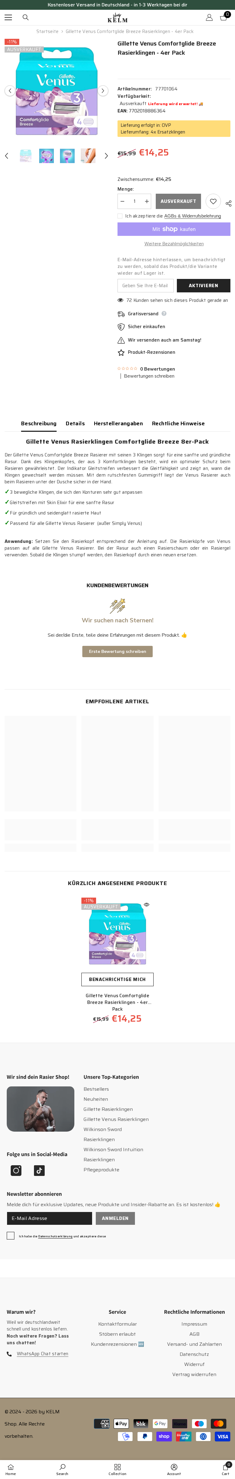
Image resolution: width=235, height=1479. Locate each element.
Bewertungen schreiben (149, 376)
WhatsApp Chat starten (42, 1353)
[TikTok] (39, 1170)
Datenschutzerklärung (55, 1236)
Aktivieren (203, 285)
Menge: (126, 189)
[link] (40, 829)
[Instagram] (16, 1170)
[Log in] (209, 17)
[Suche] (25, 17)
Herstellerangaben (118, 423)
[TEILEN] (226, 202)
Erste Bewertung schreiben (117, 651)
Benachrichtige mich (117, 979)
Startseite (47, 31)
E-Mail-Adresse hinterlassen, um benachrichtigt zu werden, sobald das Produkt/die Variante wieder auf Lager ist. (172, 266)
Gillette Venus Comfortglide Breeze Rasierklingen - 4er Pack (117, 1002)
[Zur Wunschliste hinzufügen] (213, 201)
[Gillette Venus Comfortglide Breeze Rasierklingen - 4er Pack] (117, 934)
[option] (56, 90)
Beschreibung (39, 423)
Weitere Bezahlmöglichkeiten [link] (174, 243)
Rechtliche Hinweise (178, 423)
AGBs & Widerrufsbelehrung (192, 215)
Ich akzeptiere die (144, 216)
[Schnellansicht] (146, 904)
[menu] (8, 17)
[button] (10, 90)
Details (75, 423)
